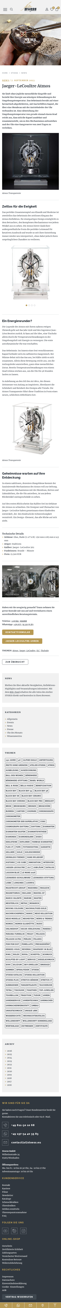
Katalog (50, 867)
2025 (9, 1054)
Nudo (39, 924)
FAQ (4, 1216)
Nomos (9, 924)
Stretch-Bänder (29, 980)
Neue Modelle (13, 919)
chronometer (13, 816)
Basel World (37, 781)
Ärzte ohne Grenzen (17, 765)
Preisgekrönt (42, 944)
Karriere (6, 1188)
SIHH (8, 965)
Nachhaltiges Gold (36, 908)
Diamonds (11, 837)
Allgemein (12, 719)
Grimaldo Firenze (15, 857)
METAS (24, 903)
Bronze (32, 806)
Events (10, 722)
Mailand (26, 893)
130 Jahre (11, 760)
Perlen (27, 939)
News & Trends (44, 919)
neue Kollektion (43, 914)
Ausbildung (12, 770)
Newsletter (7, 1195)
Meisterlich (12, 903)
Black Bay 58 (41, 791)
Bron (8, 806)
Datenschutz (8, 1280)
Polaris (37, 939)
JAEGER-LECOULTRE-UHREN (22, 641)
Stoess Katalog (14, 975)
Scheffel (35, 954)
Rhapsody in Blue (42, 949)
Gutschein (7, 1246)
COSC (43, 821)
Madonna (33, 888)
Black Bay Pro (35, 801)
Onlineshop (12, 929)
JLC (38, 650)
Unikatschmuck (14, 1011)
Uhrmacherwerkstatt (17, 1006)
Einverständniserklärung (14, 1283)
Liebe (8, 883)
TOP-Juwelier (46, 990)
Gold (19, 852)
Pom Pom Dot (12, 944)
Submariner (12, 985)
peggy (30, 934)
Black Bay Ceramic (31, 796)
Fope (18, 847)
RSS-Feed (15, 692)
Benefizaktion (43, 786)
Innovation (35, 862)
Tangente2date (29, 985)
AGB (4, 1290)
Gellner (10, 852)
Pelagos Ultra (13, 939)
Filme (5, 1192)
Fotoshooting (30, 847)
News (5, 80)
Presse (10, 729)
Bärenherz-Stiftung (17, 781)
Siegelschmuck (46, 960)
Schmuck (47, 954)
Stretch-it (46, 980)
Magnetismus (13, 893)
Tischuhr (45, 650)
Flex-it (9, 847)
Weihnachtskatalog (34, 1016)
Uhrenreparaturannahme (14, 1212)
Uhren (46, 995)
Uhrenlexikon (8, 1205)
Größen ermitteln (10, 1209)
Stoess (35, 970)
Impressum (7, 1276)
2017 (9, 1081)
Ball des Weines (14, 775)
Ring (8, 954)
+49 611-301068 (19, 621)
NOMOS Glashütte (24, 924)
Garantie (46, 847)
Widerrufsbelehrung (12, 1263)
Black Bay (11, 791)
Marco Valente (14, 898)
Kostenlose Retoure (12, 1259)
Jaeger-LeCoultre (27, 650)
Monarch (34, 903)
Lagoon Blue (12, 873)
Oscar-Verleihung (30, 929)
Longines (19, 883)
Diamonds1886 (26, 837)
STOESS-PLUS (12, 980)
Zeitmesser (27, 1026)
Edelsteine (11, 842)
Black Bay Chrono (15, 801)
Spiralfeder (22, 970)
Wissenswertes (14, 736)
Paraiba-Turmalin (15, 934)
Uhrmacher (47, 1000)
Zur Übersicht (15, 662)
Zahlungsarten (9, 1252)
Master (38, 898)
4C (19, 760)
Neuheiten (28, 919)
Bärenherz (31, 775)
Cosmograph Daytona (17, 827)
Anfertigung (46, 760)
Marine (27, 898)
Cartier (21, 811)
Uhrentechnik (30, 1000)
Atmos (15, 650)
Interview (48, 862)
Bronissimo (20, 806)
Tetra (9, 990)
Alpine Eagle (30, 760)
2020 (9, 1071)
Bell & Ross (12, 786)
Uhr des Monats (14, 732)
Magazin (44, 888)
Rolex (16, 954)
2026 (9, 1051)
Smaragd (45, 965)
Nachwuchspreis (15, 914)
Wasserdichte (13, 1016)
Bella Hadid (27, 786)
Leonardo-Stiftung (43, 878)
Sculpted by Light (15, 960)
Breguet (49, 801)
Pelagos (40, 934)
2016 (9, 1085)
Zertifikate (42, 1026)
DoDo (39, 837)
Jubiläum (38, 867)
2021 (9, 1068)
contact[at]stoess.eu (26, 1142)
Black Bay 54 (25, 791)
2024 (9, 1057)
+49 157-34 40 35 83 (25, 1133)
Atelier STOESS (28, 7)
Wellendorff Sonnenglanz (37, 1021)
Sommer (10, 970)
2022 (9, 1064)
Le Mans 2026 (28, 873)
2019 (9, 1074)
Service (32, 960)
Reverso (26, 949)
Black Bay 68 (12, 796)
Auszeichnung (28, 770)
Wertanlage (12, 1026)
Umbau (35, 1006)
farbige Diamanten (42, 842)
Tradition (26, 995)
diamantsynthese (37, 832)
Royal (25, 954)
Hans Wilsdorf (35, 857)
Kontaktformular (18, 632)
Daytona (35, 827)
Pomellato (27, 944)
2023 (9, 1061)
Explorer (25, 842)
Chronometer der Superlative (22, 821)
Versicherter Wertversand (14, 1256)
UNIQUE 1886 (31, 1011)
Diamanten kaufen (15, 832)
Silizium (17, 965)
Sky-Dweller (31, 965)
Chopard (31, 811)
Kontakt (6, 1185)
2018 (9, 1078)
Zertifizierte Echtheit (12, 1249)
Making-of (39, 893)
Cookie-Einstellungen (13, 1287)
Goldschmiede (32, 852)
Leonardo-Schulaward (18, 878)
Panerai (47, 929)
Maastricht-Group (15, 888)
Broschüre (44, 806)
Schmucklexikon (10, 1202)
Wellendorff (13, 1021)
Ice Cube (21, 862)
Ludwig (30, 883)
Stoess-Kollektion (35, 975)
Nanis (29, 914)
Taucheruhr (45, 985)
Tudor (37, 995)
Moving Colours (14, 908)
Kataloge (6, 1198)
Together (32, 990)
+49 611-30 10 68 (23, 1125)
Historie (10, 862)
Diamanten (48, 827)
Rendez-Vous (13, 949)
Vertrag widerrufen (19, 1297)
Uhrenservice (13, 1000)
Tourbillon (12, 995)
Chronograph (46, 811)
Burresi (10, 811)
